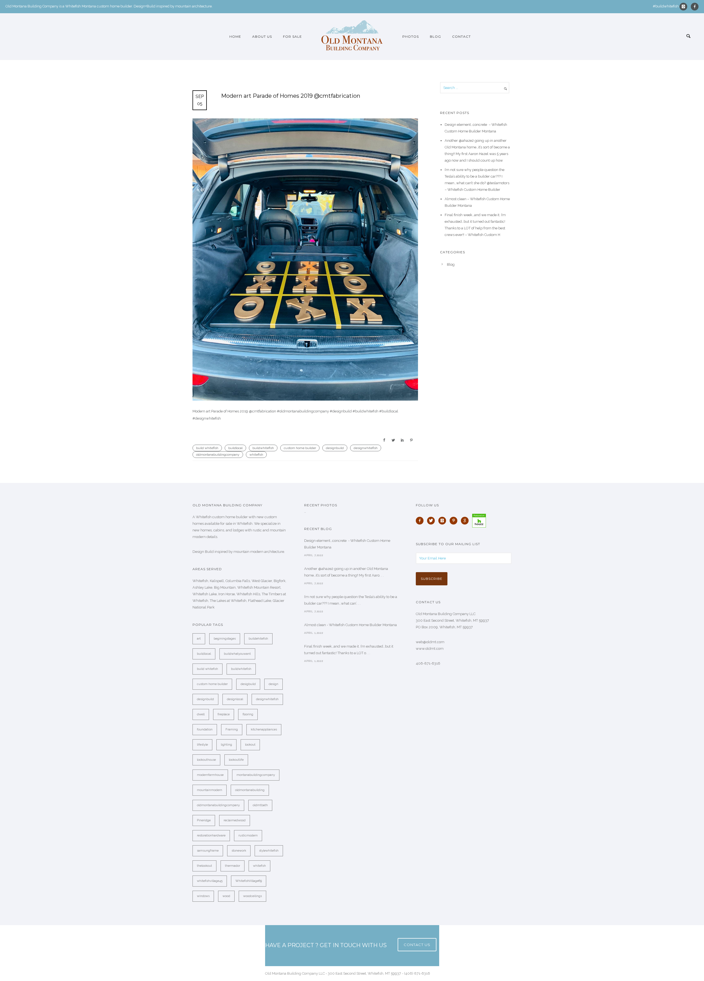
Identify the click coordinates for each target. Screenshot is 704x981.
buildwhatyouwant (237, 654)
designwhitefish (366, 448)
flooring (248, 714)
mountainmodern (209, 790)
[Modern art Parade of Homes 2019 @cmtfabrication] (305, 259)
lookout (250, 744)
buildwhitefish (263, 448)
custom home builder (300, 448)
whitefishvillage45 (209, 881)
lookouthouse (206, 760)
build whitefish (207, 448)
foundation (205, 729)
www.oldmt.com (430, 648)
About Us (262, 36)
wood (226, 896)
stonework (239, 850)
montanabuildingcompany (256, 775)
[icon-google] (466, 521)
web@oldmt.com (430, 642)
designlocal (235, 699)
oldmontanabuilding (250, 790)
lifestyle (202, 744)
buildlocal (235, 448)
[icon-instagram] (685, 6)
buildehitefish (258, 638)
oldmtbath (260, 805)
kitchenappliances (264, 729)
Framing (232, 729)
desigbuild (248, 684)
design (273, 684)
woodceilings (252, 896)
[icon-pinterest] (455, 521)
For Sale (292, 36)
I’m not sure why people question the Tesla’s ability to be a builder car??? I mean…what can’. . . (350, 600)
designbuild (335, 448)
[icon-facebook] (694, 6)
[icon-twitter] (432, 521)
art (199, 638)
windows (203, 896)
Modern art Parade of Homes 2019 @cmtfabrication (290, 96)
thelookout (204, 866)
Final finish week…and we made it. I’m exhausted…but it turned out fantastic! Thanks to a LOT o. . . (348, 649)
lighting (226, 744)
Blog (435, 36)
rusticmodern (248, 835)
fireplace (224, 714)
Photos (410, 36)
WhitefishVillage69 (248, 881)
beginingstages (225, 638)
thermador (232, 866)
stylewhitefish (269, 850)
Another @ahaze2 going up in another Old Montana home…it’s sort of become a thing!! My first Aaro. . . (346, 572)
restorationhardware (211, 835)
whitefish (256, 454)
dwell (201, 714)
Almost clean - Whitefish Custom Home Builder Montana (350, 625)
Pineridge (204, 820)
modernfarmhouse (210, 775)
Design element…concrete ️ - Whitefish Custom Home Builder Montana (347, 544)
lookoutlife (236, 760)
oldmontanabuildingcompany (218, 454)
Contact (461, 36)
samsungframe (208, 850)
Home (235, 36)
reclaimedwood (235, 820)
